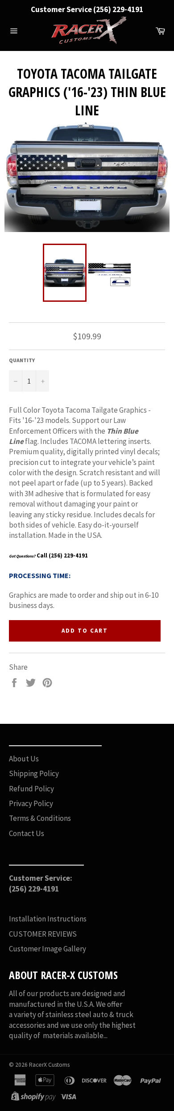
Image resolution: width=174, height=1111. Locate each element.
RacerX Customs (49, 1065)
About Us (24, 759)
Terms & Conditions (40, 818)
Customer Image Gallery (47, 949)
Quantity (22, 360)
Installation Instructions (48, 919)
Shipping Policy (34, 773)
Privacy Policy (31, 803)
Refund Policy (31, 789)
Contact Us (26, 833)
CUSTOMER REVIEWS (43, 934)
